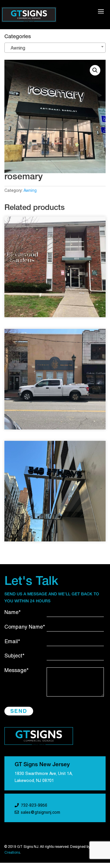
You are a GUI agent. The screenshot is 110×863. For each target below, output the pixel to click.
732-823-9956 (34, 806)
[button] (95, 70)
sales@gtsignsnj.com (40, 813)
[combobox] (55, 48)
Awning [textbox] (16, 48)
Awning (30, 191)
